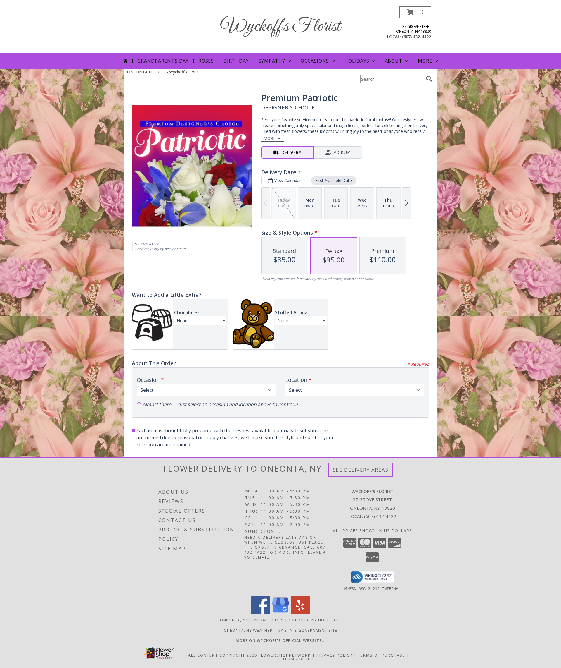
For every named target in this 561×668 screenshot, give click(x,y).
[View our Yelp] (300, 613)
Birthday (236, 61)
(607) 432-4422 (416, 37)
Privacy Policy (334, 655)
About (393, 61)
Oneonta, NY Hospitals (315, 620)
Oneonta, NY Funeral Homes (252, 620)
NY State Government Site (307, 630)
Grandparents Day (163, 61)
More (425, 61)
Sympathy (272, 61)
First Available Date (333, 180)
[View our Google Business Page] (280, 613)
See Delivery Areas (361, 469)
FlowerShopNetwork (285, 655)
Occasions (315, 61)
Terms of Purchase (381, 655)
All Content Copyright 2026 (222, 655)
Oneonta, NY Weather (248, 630)
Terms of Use (299, 659)
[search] (429, 78)
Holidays (356, 61)
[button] (415, 12)
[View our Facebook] (260, 613)
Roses (206, 61)
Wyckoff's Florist (280, 26)
